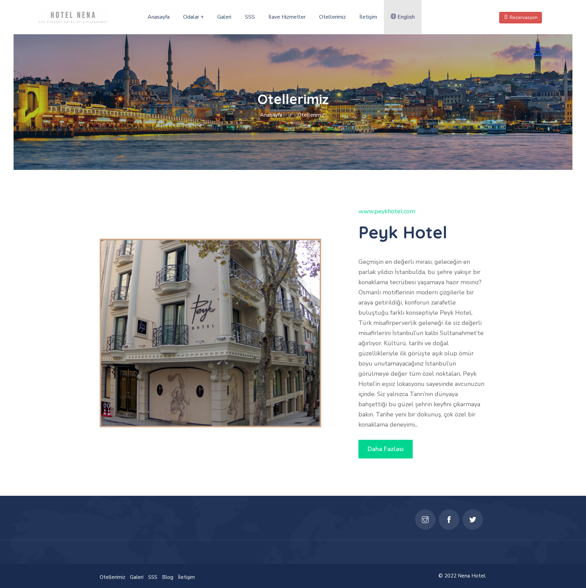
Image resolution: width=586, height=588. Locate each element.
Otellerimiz (332, 17)
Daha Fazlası (386, 449)
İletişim (368, 17)
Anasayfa (159, 17)
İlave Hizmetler (287, 17)
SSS (250, 17)
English (405, 17)
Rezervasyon (523, 17)
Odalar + (193, 17)
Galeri (224, 17)
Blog (167, 577)
